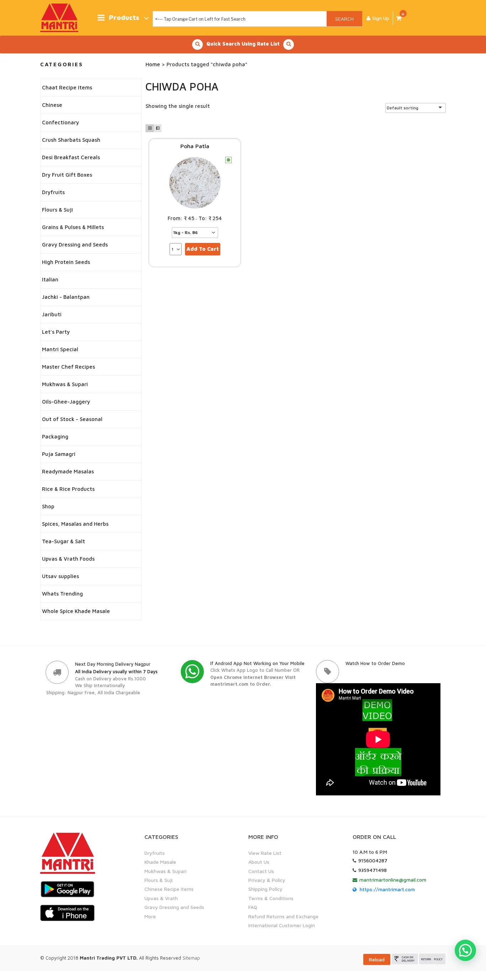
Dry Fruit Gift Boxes (67, 175)
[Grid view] (149, 128)
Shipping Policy (265, 889)
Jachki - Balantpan (66, 297)
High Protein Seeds (66, 262)
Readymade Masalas (68, 471)
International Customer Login (281, 925)
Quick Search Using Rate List (243, 44)
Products (124, 17)
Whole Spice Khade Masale (76, 611)
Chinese (52, 105)
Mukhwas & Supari (65, 384)
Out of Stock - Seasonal (72, 419)
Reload (377, 959)
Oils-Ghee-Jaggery (66, 402)
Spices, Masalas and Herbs (75, 524)
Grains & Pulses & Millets (73, 227)
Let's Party (56, 332)
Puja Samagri (58, 454)
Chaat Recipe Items (67, 87)
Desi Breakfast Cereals (71, 157)
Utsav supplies (60, 576)
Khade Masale (160, 862)
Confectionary (60, 122)
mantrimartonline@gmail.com (392, 880)
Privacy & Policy (266, 880)
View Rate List (264, 853)
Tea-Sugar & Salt (63, 541)
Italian (50, 279)
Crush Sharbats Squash (71, 140)
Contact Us (261, 871)
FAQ (252, 907)
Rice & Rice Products (68, 489)
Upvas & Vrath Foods (68, 559)
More (150, 916)
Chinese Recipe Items (169, 889)
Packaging (55, 436)
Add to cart (202, 249)
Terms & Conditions (271, 898)
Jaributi (52, 314)
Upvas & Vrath (161, 898)
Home (153, 64)
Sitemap (191, 958)
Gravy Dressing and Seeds (75, 245)
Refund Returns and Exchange (283, 916)
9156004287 (372, 860)
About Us (258, 862)
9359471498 (372, 870)
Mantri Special (60, 349)
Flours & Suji (57, 210)
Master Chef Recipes (68, 367)
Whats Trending (62, 594)
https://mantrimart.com (387, 889)
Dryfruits (53, 192)
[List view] (158, 128)
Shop (48, 506)
